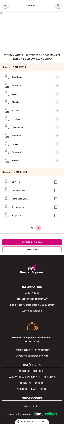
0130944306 (32, 292)
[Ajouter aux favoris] (59, 5)
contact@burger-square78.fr (32, 298)
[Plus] (57, 77)
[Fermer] (5, 5)
